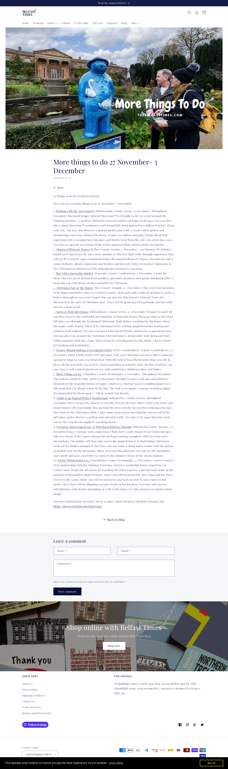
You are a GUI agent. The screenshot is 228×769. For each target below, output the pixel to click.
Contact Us (28, 701)
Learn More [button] (116, 763)
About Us (27, 683)
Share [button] (60, 187)
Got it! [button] (211, 763)
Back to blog (116, 520)
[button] (52, 23)
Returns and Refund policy (37, 713)
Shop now (114, 645)
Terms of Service (31, 707)
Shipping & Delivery (33, 695)
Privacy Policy (30, 689)
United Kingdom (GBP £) (39, 754)
